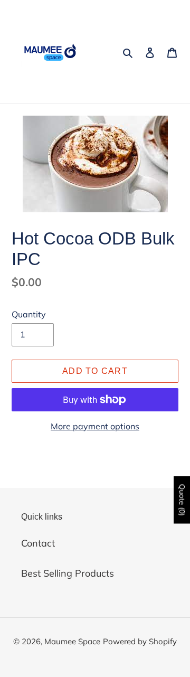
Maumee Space (72, 641)
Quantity (29, 314)
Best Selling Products (67, 573)
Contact (38, 543)
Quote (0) (182, 499)
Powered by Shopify (140, 641)
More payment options (95, 426)
